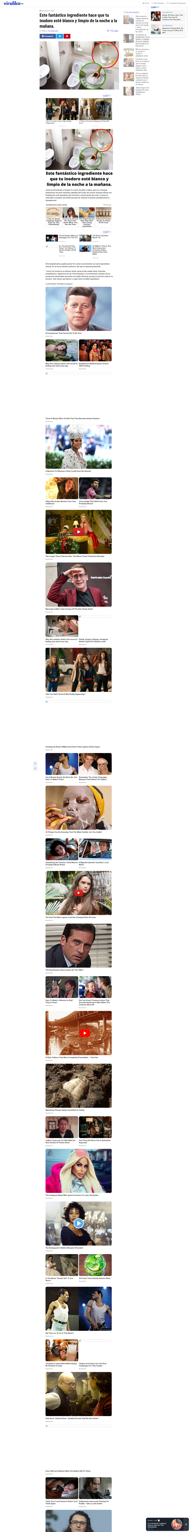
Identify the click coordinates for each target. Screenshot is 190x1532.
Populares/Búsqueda (177, 3)
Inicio (146, 3)
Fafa (44, 31)
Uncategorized (53, 31)
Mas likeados (158, 3)
